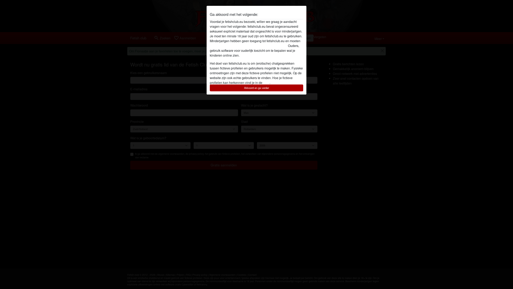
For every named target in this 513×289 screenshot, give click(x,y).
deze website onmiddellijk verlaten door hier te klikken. (248, 45)
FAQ (266, 82)
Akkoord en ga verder (256, 88)
